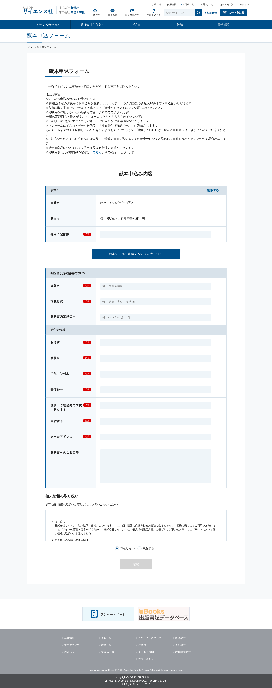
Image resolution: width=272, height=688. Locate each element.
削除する (213, 190)
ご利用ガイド (153, 15)
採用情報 (171, 4)
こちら (97, 152)
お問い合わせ (207, 4)
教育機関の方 (132, 15)
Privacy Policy (149, 670)
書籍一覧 (106, 638)
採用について (72, 644)
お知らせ (69, 651)
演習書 (136, 24)
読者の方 (95, 15)
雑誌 (180, 24)
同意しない (127, 548)
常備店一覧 (188, 4)
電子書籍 (223, 24)
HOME (30, 47)
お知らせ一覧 (227, 4)
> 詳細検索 (211, 12)
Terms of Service (169, 670)
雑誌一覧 (106, 644)
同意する (148, 548)
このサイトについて (150, 638)
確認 (136, 564)
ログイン (244, 4)
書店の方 (112, 15)
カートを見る (236, 12)
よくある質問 (146, 651)
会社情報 (156, 4)
